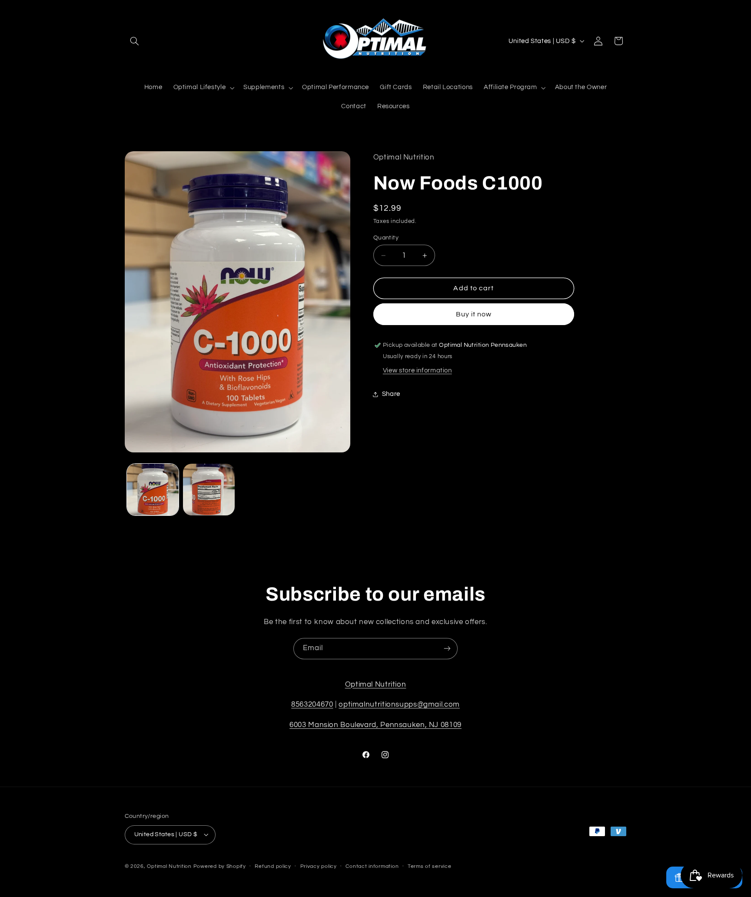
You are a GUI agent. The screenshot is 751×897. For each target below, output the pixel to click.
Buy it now (474, 314)
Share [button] (391, 394)
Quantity (386, 238)
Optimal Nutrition (375, 684)
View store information (417, 370)
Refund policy (273, 866)
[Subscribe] (447, 648)
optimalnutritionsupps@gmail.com (399, 704)
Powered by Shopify (219, 866)
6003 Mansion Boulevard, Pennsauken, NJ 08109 (375, 725)
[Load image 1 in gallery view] (153, 489)
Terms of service (430, 866)
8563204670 (312, 704)
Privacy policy (318, 866)
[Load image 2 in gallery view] (209, 489)
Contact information (372, 866)
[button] (135, 41)
